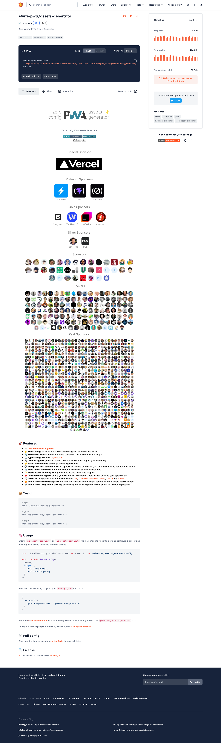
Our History (58, 698)
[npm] (131, 16)
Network (101, 4)
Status (107, 698)
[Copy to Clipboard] (135, 60)
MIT (20, 655)
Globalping (174, 4)
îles (75, 478)
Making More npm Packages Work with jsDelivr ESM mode (138, 724)
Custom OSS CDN (92, 698)
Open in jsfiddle (31, 76)
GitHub (36, 704)
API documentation (81, 626)
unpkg (73, 704)
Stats (113, 4)
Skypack (83, 704)
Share (177, 100)
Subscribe (195, 682)
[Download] (137, 16)
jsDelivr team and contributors (49, 675)
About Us (88, 4)
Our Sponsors (74, 698)
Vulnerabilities (55, 37)
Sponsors (126, 4)
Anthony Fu (55, 655)
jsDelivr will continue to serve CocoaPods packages (40, 730)
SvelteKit (83, 478)
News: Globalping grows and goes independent (133, 730)
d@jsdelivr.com (140, 698)
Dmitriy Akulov (38, 678)
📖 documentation (37, 620)
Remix (121, 478)
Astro (102, 478)
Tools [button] (138, 4)
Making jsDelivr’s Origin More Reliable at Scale (38, 724)
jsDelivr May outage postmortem (32, 735)
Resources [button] (154, 4)
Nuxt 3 (109, 478)
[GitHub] (188, 5)
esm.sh (94, 704)
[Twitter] (195, 5)
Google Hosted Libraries (54, 704)
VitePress (93, 478)
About (46, 698)
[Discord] (201, 5)
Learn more (50, 76)
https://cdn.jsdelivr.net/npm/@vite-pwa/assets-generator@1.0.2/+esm (108, 63)
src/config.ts (56, 641)
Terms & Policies (122, 698)
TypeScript (57, 457)
